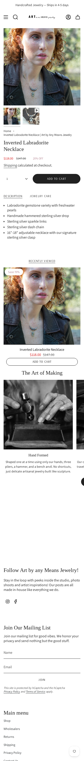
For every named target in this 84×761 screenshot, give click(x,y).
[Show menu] (5, 17)
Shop (7, 721)
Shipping (10, 165)
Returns (9, 737)
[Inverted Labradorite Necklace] (42, 306)
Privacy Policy (12, 691)
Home (7, 131)
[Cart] (77, 17)
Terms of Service (35, 691)
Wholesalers (12, 729)
